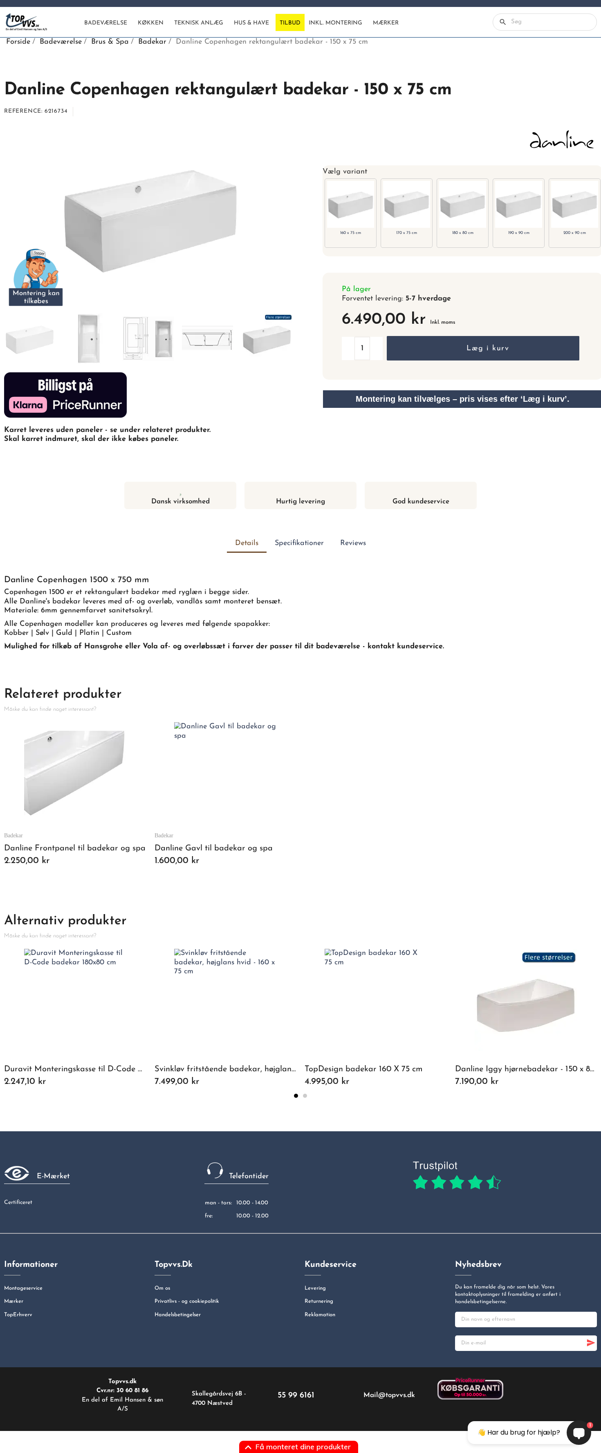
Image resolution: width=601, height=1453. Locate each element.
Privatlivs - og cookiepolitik (187, 1301)
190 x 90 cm (518, 233)
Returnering (319, 1301)
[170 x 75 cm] (406, 204)
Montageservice (23, 1288)
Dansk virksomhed (180, 501)
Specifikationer (299, 543)
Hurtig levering (300, 501)
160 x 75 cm (350, 233)
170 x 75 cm (406, 233)
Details (246, 543)
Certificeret (18, 1202)
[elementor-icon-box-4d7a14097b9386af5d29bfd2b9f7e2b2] (300, 489)
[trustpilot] (457, 1175)
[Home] (73, 22)
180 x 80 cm (462, 233)
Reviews (353, 543)
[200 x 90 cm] (574, 204)
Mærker (13, 1301)
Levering (315, 1288)
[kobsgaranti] (470, 1388)
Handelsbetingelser (178, 1314)
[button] (483, 348)
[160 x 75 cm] (350, 204)
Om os (162, 1288)
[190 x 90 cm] (518, 204)
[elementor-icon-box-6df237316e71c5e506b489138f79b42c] (180, 489)
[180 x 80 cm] (462, 204)
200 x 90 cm (574, 233)
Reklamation (320, 1314)
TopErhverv (18, 1314)
